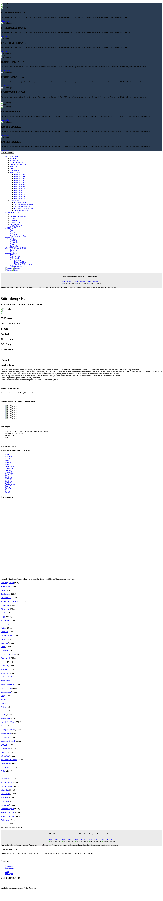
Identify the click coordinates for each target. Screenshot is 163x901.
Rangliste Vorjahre (16, 172)
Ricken (3, 771)
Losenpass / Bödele (8, 730)
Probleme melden (16, 266)
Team (12, 244)
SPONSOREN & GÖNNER (15, 248)
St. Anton (4, 669)
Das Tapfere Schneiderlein (23, 208)
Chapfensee (5, 605)
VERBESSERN (11, 254)
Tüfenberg (4, 673)
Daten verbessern (16, 256)
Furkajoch (4, 632)
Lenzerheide (5, 748)
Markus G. (9, 462)
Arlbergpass (5, 820)
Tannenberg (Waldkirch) (9, 760)
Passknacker (5, 120)
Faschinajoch (5, 658)
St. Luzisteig (5, 586)
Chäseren (4, 707)
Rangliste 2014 (19, 176)
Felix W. (8, 488)
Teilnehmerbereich (16, 162)
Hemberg (4, 699)
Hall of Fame (14, 200)
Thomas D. (9, 468)
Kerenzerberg (5, 681)
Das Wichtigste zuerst (21, 202)
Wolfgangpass (6, 733)
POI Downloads (15, 222)
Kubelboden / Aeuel (8, 722)
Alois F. (8, 480)
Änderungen (14, 234)
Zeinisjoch (4, 797)
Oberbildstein (5, 779)
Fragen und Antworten (18, 164)
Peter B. (8, 492)
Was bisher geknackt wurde (23, 204)
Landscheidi (5, 703)
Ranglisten (13, 166)
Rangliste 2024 (19, 196)
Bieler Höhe (5, 801)
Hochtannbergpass (7, 809)
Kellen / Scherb (6, 688)
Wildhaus (4, 613)
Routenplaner (5, 70)
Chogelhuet (5, 824)
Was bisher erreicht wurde (23, 206)
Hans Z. (8, 476)
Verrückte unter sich (21, 210)
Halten (3, 715)
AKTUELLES (10, 228)
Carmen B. (9, 472)
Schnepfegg (5, 737)
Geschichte (14, 240)
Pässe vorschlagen (16, 260)
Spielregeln (14, 246)
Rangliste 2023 (19, 194)
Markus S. (9, 482)
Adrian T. (8, 458)
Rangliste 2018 (19, 184)
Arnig (3, 696)
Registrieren (14, 160)
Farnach (4, 752)
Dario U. (8, 490)
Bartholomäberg (6, 635)
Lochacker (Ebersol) (8, 741)
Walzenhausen (6, 718)
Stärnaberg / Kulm (7, 583)
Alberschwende (6, 763)
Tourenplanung (15, 224)
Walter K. (8, 470)
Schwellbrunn (6, 692)
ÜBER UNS (9, 238)
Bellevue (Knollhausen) (9, 677)
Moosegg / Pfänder (7, 812)
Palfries (3, 590)
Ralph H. (8, 454)
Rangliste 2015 (19, 178)
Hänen (3, 775)
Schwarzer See (6, 598)
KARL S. (8, 456)
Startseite (13, 158)
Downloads (14, 220)
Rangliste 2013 (19, 174)
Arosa (3, 726)
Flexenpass (5, 805)
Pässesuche (5, 21)
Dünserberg (5, 609)
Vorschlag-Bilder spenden (23, 264)
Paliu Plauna (5, 794)
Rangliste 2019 (19, 186)
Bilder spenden (15, 258)
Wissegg (4, 662)
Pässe (12, 214)
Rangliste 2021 (19, 190)
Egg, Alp (4, 745)
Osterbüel (4, 666)
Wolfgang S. (9, 466)
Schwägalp (5, 620)
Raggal (3, 617)
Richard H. (9, 474)
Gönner (12, 252)
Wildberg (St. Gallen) (8, 816)
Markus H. (9, 478)
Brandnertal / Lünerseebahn (10, 601)
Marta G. (8, 464)
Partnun (3, 628)
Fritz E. (8, 460)
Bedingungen (14, 170)
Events (12, 232)
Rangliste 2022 (19, 192)
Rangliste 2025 (19, 198)
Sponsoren (13, 250)
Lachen (3, 711)
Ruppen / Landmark (8, 654)
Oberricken (5, 790)
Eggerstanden (5, 624)
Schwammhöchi (6, 782)
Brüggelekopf (6, 767)
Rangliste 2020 (19, 188)
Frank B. (8, 486)
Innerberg (4, 643)
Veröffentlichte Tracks (17, 226)
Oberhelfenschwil (7, 786)
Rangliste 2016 (19, 180)
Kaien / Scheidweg (7, 684)
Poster (12, 168)
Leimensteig (5, 650)
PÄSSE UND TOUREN (14, 212)
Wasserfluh (5, 756)
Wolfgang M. (10, 484)
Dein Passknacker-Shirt (18, 236)
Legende (13, 218)
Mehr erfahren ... (68, 282)
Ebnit (3, 647)
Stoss (3, 639)
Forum (12, 230)
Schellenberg (5, 594)
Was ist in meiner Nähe (18, 216)
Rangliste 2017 (19, 182)
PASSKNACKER (11, 156)
